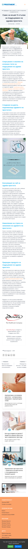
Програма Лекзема (6, 523)
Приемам (10, 546)
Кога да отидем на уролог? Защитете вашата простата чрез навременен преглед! (14, 435)
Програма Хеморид (6, 526)
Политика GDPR (5, 502)
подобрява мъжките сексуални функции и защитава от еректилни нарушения (13, 88)
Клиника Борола (5, 512)
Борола (3, 510)
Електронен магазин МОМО (8, 514)
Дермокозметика (5, 537)
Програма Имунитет (6, 521)
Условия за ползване (6, 504)
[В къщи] (2, 10)
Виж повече (18, 546)
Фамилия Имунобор (6, 533)
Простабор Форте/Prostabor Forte (14, 278)
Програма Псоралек (6, 525)
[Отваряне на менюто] (24, 4)
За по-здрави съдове (6, 535)
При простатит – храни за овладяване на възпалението (7, 364)
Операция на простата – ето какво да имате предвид (21, 364)
